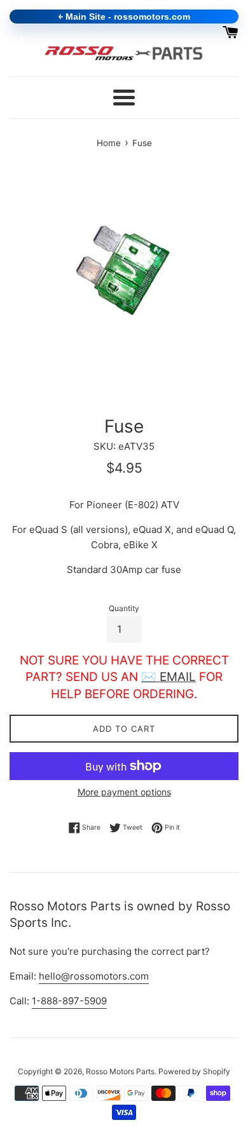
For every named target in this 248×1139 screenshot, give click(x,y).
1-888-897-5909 (69, 1001)
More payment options (124, 791)
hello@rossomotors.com (94, 976)
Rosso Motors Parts (120, 1071)
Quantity (124, 608)
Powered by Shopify (194, 1071)
